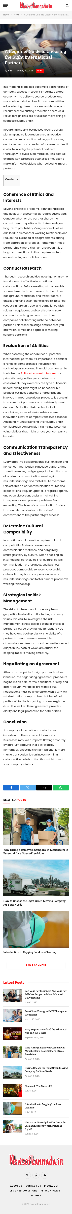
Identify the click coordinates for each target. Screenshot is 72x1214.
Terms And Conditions (22, 1190)
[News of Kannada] (36, 5)
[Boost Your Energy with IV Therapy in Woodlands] (12, 1015)
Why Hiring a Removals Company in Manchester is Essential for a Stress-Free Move (35, 851)
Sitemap (36, 1195)
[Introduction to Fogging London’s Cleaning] (36, 929)
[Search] (67, 5)
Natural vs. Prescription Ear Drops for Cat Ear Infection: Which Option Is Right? (45, 1126)
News (40, 70)
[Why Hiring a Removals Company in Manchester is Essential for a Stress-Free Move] (36, 826)
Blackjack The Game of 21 (39, 1086)
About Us (16, 1185)
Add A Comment (36, 965)
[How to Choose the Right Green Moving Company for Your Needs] (36, 878)
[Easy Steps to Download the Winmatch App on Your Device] (12, 1033)
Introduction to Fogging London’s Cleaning (29, 952)
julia (10, 70)
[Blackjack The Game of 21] (12, 1090)
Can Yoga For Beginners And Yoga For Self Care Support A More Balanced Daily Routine (45, 994)
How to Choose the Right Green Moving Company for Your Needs (46, 1069)
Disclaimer (51, 1185)
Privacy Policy (50, 1190)
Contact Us (33, 1185)
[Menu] (5, 5)
